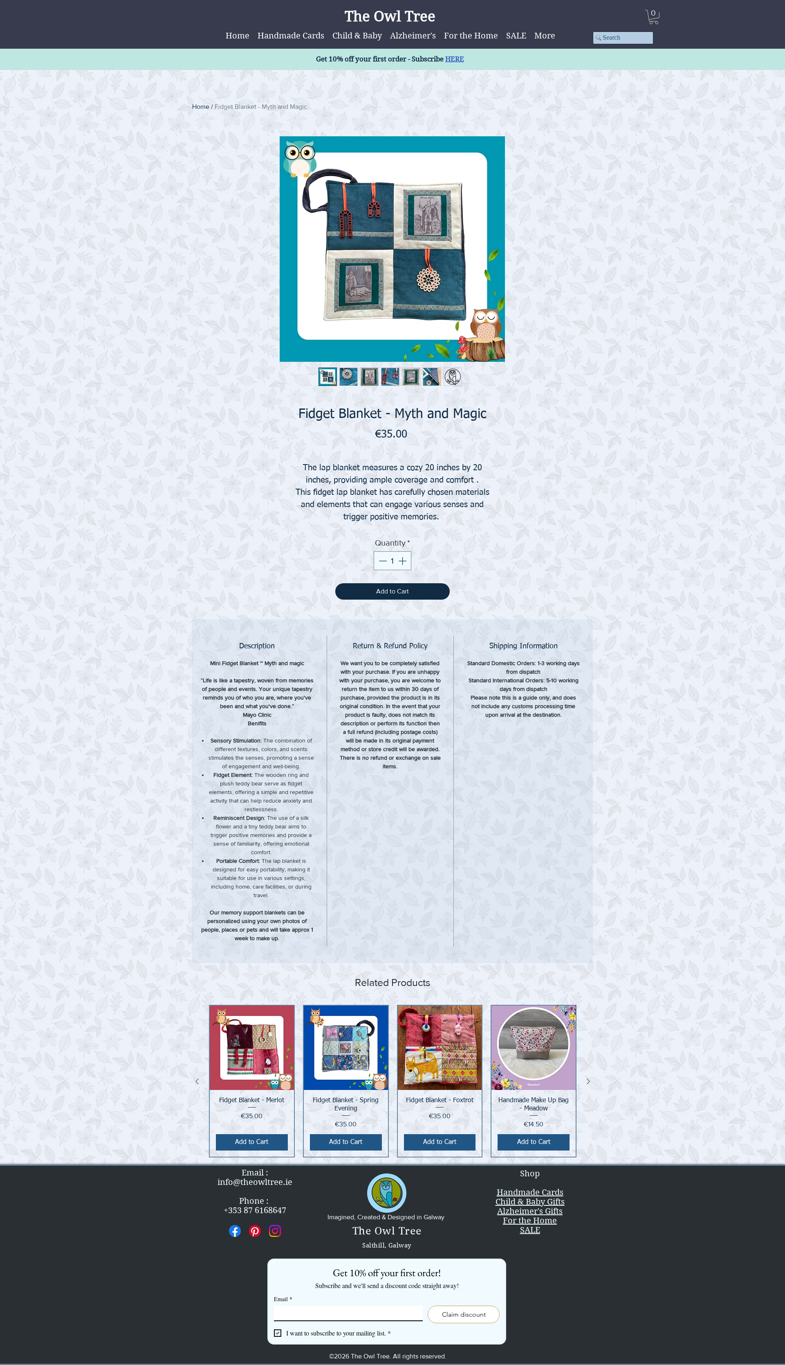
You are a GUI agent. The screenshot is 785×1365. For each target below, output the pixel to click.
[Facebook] (235, 1231)
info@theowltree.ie (255, 1182)
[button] (544, 35)
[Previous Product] (197, 1081)
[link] (653, 17)
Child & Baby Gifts (530, 1202)
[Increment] (403, 561)
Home (200, 106)
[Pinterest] (255, 1231)
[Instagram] (275, 1231)
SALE (530, 1230)
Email (283, 1298)
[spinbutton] (392, 561)
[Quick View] (252, 1048)
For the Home (530, 1220)
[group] (392, 1081)
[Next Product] (588, 1081)
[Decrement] (382, 561)
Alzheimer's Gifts (530, 1211)
